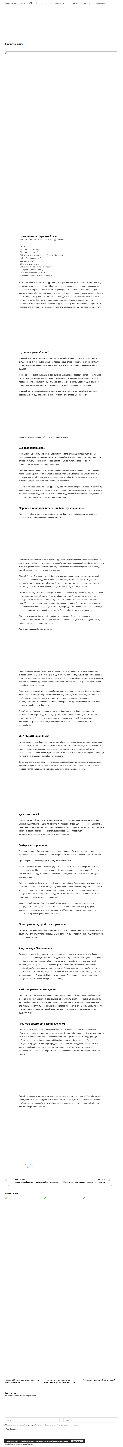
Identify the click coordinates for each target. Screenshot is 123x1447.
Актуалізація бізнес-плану (32, 269)
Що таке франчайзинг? (30, 249)
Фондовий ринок (73, 3)
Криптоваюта (10, 3)
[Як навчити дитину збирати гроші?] (100, 1287)
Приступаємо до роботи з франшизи (36, 266)
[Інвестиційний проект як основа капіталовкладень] (8, 1182)
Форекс (22, 3)
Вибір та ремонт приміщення (33, 272)
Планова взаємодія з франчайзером (37, 275)
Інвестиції (87, 3)
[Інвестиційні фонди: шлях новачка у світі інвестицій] (22, 1287)
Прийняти (76, 1441)
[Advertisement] (61, 23)
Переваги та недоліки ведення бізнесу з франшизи (42, 255)
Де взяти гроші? (27, 261)
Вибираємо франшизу (30, 264)
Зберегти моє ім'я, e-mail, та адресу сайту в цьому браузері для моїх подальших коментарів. (41, 1425)
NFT (30, 3)
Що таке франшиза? (29, 252)
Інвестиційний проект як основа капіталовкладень (36, 1182)
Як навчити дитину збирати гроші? (99, 1380)
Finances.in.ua (13, 44)
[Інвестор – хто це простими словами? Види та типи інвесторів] (61, 1287)
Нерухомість (100, 3)
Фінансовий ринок (56, 3)
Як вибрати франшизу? (31, 258)
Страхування (41, 3)
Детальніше (64, 1441)
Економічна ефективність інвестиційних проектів (84, 1182)
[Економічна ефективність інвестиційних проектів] (111, 1182)
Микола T (61, 240)
